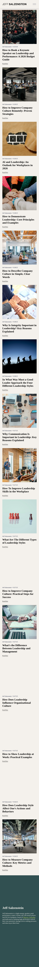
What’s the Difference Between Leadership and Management (16, 648)
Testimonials (8, 939)
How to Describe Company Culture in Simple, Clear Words (17, 274)
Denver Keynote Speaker (28, 940)
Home (5, 930)
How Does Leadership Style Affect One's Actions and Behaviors (18, 808)
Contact (24, 935)
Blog (22, 932)
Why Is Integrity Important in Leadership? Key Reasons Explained (19, 328)
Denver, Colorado (29, 917)
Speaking (6, 932)
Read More (5, 63)
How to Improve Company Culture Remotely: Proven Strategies (17, 110)
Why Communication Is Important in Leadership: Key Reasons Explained (19, 437)
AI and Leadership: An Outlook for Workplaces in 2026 (17, 165)
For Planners (26, 930)
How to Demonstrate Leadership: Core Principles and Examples (18, 219)
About (5, 937)
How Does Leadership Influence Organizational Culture (16, 702)
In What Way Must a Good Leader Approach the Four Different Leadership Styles (17, 382)
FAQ (22, 937)
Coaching (7, 935)
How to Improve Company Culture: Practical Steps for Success (17, 594)
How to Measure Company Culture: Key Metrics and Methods (17, 862)
